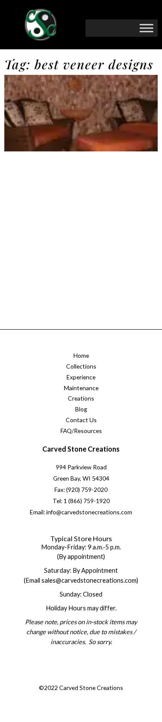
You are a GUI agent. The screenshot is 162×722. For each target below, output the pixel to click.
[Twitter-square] (71, 677)
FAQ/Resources (81, 430)
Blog (81, 409)
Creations (81, 398)
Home (81, 355)
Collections (81, 366)
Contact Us (81, 420)
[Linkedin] (105, 677)
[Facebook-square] (53, 677)
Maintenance (81, 387)
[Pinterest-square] (88, 677)
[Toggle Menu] (146, 28)
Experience (81, 377)
